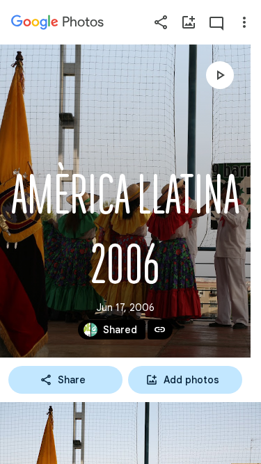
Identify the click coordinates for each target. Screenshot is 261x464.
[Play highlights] (220, 75)
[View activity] (216, 22)
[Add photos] (189, 22)
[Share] (161, 22)
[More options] (244, 22)
